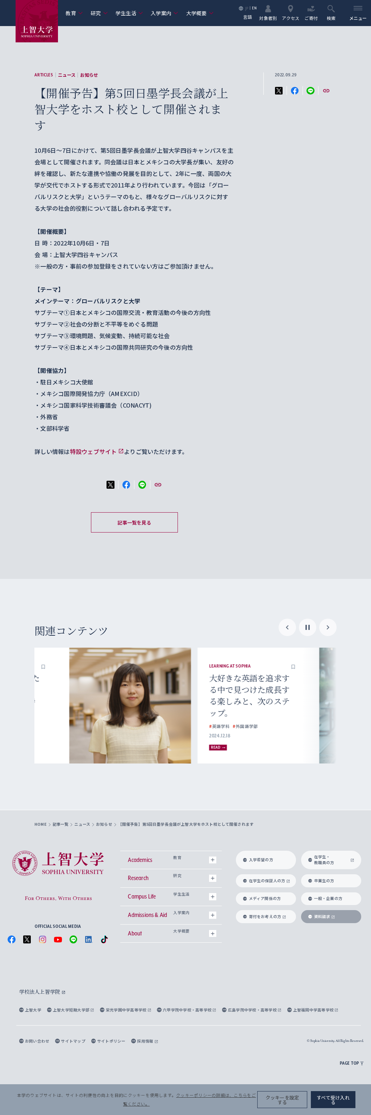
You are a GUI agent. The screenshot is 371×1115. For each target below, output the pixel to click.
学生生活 (129, 13)
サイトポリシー (111, 1041)
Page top (349, 1063)
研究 (99, 13)
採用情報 (145, 1041)
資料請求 (322, 916)
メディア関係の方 (265, 898)
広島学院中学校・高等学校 (253, 1010)
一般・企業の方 (328, 898)
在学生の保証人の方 (267, 880)
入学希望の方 (261, 859)
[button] (130, 666)
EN (254, 8)
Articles (43, 74)
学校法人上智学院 (40, 991)
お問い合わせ (37, 1041)
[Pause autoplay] (307, 627)
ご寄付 (311, 17)
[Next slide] (328, 627)
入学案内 (164, 13)
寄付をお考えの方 (265, 916)
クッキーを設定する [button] (282, 1100)
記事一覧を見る (134, 522)
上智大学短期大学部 (71, 1010)
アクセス (290, 17)
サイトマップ (73, 1041)
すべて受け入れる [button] (333, 1100)
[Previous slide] (287, 627)
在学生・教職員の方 (324, 859)
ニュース (66, 75)
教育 (74, 13)
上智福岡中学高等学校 (314, 1010)
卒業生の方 (324, 880)
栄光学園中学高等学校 (126, 1010)
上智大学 (33, 1010)
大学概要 (200, 13)
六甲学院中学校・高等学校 (187, 1010)
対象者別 (268, 17)
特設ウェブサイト (93, 451)
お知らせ (89, 75)
